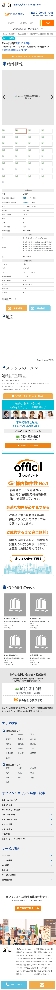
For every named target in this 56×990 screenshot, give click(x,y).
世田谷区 (9, 753)
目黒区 (33, 748)
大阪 (20, 768)
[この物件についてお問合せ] (42, 985)
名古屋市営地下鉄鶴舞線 (31, 244)
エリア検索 (9, 723)
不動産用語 (6, 834)
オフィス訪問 (7, 824)
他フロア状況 (8, 38)
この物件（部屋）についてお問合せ (29, 56)
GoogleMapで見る (45, 360)
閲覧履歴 (20, 29)
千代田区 (9, 734)
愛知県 (25, 238)
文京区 (33, 744)
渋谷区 (21, 739)
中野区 (21, 748)
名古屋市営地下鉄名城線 (31, 251)
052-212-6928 (31, 436)
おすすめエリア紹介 (9, 819)
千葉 (20, 777)
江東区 (21, 753)
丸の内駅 (43, 242)
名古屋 (33, 768)
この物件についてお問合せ (28, 445)
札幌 (32, 777)
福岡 (8, 773)
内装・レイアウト (8, 815)
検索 (48, 22)
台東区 (21, 744)
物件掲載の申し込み (28, 908)
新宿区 (8, 739)
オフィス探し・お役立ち (11, 810)
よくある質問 (7, 860)
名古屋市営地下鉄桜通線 (31, 242)
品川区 (33, 739)
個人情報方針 (7, 880)
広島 (20, 773)
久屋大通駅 (44, 251)
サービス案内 (11, 848)
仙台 (8, 782)
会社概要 (5, 865)
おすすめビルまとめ (9, 800)
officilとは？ (7, 856)
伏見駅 (42, 246)
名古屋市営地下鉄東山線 (31, 246)
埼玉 (8, 777)
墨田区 (33, 753)
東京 (8, 768)
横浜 (32, 773)
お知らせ (5, 870)
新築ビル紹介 (7, 805)
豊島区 (8, 748)
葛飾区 (8, 758)
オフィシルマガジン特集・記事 (23, 793)
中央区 (21, 734)
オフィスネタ (7, 829)
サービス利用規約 (8, 875)
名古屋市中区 (32, 238)
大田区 (8, 744)
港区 (32, 734)
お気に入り (36, 29)
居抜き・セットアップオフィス (14, 839)
